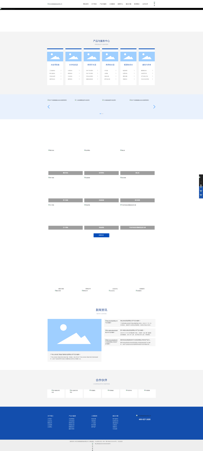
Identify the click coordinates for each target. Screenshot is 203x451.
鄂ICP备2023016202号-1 (111, 441)
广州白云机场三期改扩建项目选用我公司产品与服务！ (65, 354)
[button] (100, 113)
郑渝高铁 (101, 227)
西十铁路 (65, 200)
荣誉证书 (88, 288)
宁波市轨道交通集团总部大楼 (137, 227)
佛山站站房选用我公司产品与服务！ (130, 320)
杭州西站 (101, 172)
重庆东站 (65, 172)
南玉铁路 (137, 200)
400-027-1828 (144, 419)
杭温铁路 (101, 200)
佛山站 (137, 172)
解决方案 (61, 288)
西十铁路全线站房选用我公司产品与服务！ (132, 330)
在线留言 (142, 288)
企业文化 (115, 288)
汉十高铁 (65, 227)
